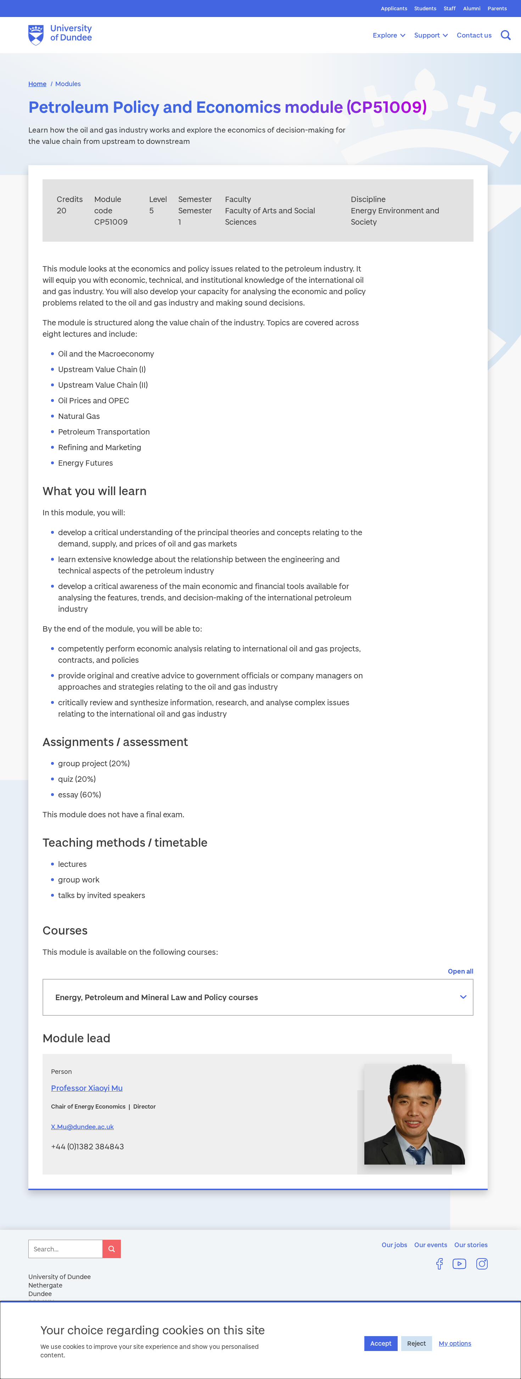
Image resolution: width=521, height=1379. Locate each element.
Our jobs (394, 1244)
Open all (461, 971)
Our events (430, 1244)
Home (37, 83)
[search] (111, 1249)
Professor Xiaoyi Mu (87, 1088)
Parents (497, 8)
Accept (381, 1343)
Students (425, 8)
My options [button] (455, 1343)
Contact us (474, 34)
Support (427, 34)
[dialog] (260, 1340)
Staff (450, 8)
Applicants (394, 8)
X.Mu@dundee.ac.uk (82, 1126)
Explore (385, 34)
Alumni (472, 8)
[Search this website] (506, 35)
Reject (416, 1343)
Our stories (471, 1244)
